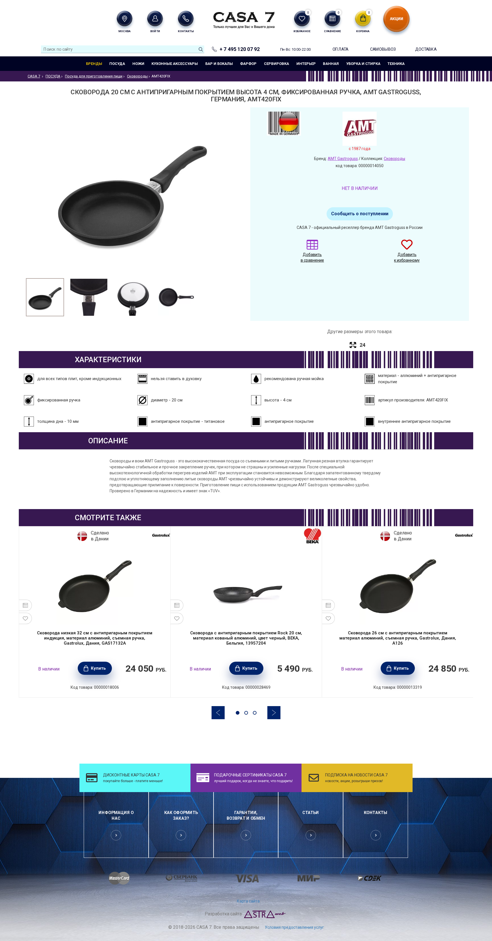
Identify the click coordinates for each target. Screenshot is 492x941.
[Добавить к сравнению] (25, 605)
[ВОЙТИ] (155, 18)
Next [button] (273, 712)
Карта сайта (248, 901)
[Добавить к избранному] (25, 618)
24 (362, 345)
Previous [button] (218, 712)
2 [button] (246, 713)
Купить (98, 668)
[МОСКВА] (124, 18)
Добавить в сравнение (312, 257)
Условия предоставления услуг (294, 927)
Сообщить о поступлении (359, 213)
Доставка (425, 49)
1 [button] (237, 713)
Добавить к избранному (407, 257)
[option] (45, 297)
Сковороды (394, 158)
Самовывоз (383, 49)
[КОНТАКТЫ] (186, 18)
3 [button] (255, 713)
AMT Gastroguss (343, 158)
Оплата (340, 49)
